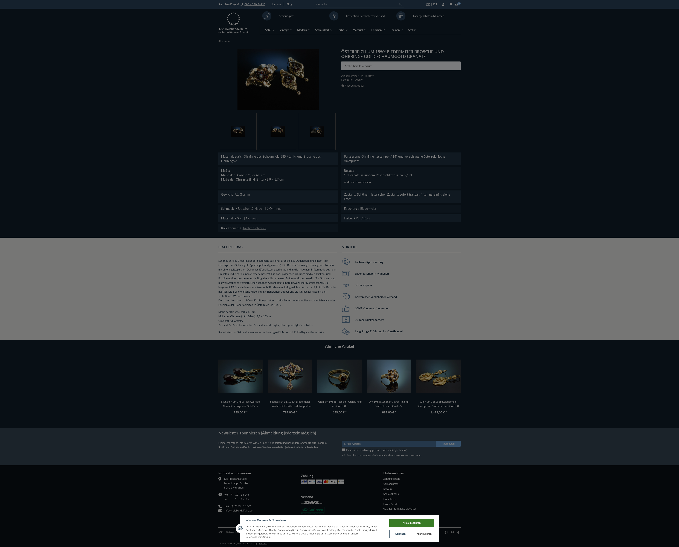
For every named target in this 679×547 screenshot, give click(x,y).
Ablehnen (400, 533)
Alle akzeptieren (412, 522)
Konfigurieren (424, 533)
